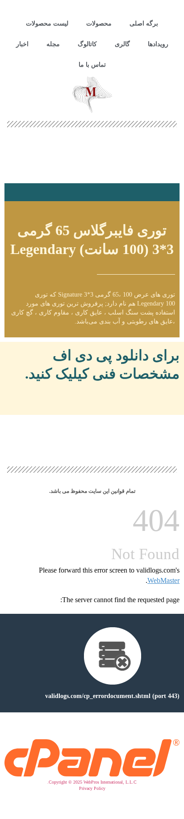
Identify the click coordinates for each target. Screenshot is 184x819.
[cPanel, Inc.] (92, 774)
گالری (122, 44)
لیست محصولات (47, 23)
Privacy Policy (92, 788)
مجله (53, 44)
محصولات (99, 23)
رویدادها (158, 44)
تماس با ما (92, 64)
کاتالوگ (87, 44)
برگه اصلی (144, 23)
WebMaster (163, 580)
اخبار (22, 44)
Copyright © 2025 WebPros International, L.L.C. (92, 782)
